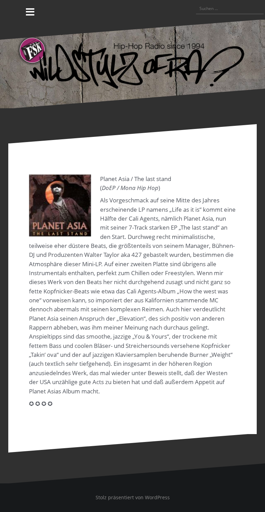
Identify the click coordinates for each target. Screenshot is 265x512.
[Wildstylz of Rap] (132, 63)
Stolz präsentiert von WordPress (133, 497)
